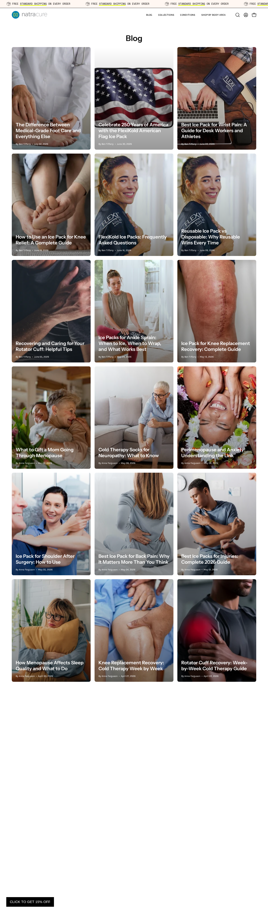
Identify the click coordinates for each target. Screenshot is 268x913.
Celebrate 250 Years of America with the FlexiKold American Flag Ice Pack (133, 130)
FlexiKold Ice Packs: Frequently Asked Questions (132, 240)
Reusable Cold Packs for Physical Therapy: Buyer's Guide (216, 878)
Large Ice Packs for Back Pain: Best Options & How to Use (48, 772)
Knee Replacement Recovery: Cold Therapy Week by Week (131, 665)
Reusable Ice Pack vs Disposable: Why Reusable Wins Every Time (210, 237)
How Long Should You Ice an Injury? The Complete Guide (47, 878)
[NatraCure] (29, 15)
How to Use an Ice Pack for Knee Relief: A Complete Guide (51, 240)
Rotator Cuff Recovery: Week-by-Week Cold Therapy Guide (214, 665)
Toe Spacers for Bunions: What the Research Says (132, 772)
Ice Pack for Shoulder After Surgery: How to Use (45, 559)
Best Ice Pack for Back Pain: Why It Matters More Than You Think (134, 559)
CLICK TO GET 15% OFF (30, 902)
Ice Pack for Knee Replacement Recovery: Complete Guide (215, 346)
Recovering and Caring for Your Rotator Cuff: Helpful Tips (50, 346)
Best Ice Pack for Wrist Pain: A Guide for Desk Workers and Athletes (214, 130)
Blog (134, 38)
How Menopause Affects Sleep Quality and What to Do (50, 665)
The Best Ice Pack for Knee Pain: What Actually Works (216, 772)
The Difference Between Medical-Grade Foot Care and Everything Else (48, 130)
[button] (166, 15)
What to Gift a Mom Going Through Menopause (45, 452)
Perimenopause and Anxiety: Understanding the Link (213, 452)
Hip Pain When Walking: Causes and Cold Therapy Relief (133, 878)
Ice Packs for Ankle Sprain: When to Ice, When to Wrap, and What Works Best (129, 343)
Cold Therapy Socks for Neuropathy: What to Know (128, 452)
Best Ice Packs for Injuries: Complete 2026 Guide (209, 559)
